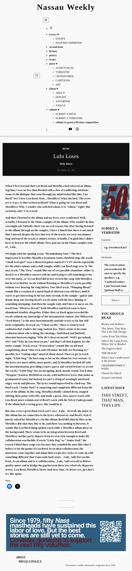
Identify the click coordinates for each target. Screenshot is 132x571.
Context (105, 239)
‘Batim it (115, 300)
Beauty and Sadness (112, 324)
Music (66, 148)
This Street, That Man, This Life (114, 400)
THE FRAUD (108, 353)
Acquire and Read (111, 377)
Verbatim (106, 257)
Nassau (50, 7)
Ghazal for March (111, 373)
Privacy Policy (30, 561)
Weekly (81, 7)
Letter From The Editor (114, 336)
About (21, 557)
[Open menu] (36, 75)
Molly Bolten (66, 164)
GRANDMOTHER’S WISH (113, 367)
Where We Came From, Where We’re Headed (114, 342)
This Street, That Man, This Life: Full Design (114, 330)
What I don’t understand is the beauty (115, 359)
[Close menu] (46, 20)
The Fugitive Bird (111, 348)
